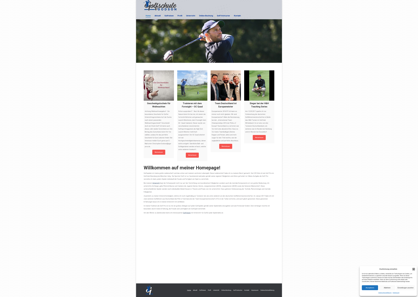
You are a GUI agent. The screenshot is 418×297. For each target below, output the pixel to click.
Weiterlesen (159, 152)
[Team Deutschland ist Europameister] (226, 85)
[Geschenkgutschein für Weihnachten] (159, 85)
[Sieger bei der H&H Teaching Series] (259, 85)
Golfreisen (187, 213)
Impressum (396, 293)
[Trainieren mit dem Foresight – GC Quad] (192, 85)
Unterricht (156, 183)
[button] (414, 269)
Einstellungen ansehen (406, 288)
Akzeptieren (370, 288)
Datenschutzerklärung (385, 293)
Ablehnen (387, 288)
